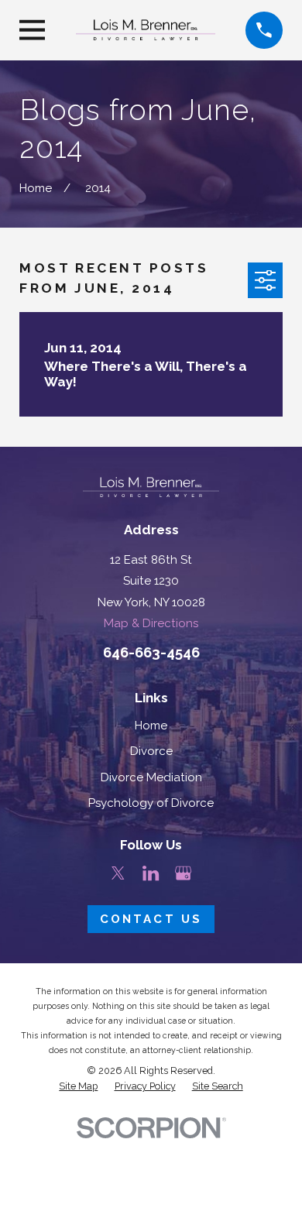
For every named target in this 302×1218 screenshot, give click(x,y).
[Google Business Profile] (183, 873)
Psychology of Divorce (151, 803)
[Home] (145, 29)
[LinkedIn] (150, 873)
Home (151, 726)
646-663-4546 (151, 652)
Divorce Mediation (151, 777)
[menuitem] (78, 1086)
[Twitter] (118, 873)
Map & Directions (151, 623)
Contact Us (150, 919)
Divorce (151, 751)
